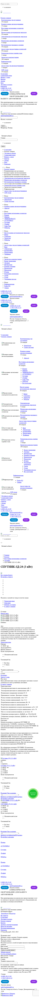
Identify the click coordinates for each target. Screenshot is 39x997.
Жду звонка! (23, 509)
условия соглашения (16, 516)
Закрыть (33, 2)
